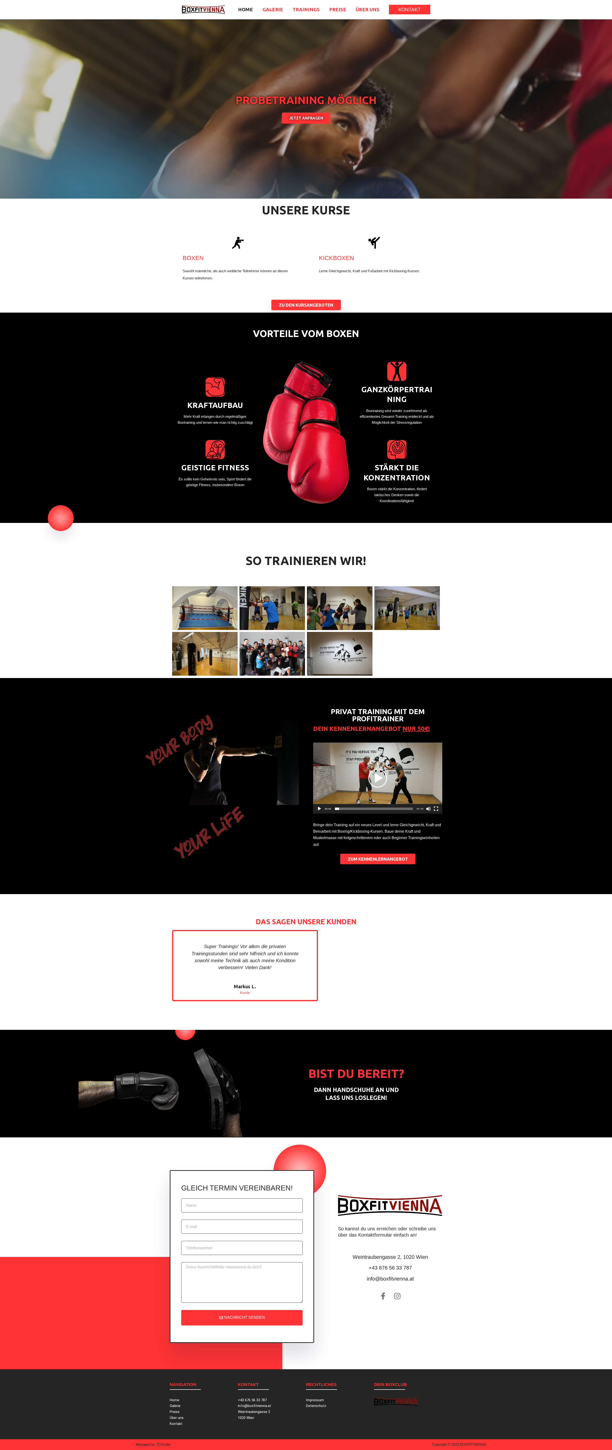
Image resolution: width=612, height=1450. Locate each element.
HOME (245, 9)
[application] (377, 778)
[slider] (374, 809)
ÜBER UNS (367, 9)
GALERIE (272, 9)
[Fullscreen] (436, 808)
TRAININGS (306, 9)
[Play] (319, 808)
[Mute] (428, 808)
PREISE (337, 9)
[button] (409, 9)
